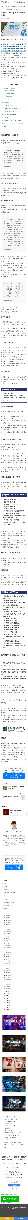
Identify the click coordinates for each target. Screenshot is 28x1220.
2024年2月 (7, 945)
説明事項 (7, 117)
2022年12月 (7, 975)
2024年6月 (7, 936)
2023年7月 (7, 959)
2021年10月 (7, 998)
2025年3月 (7, 927)
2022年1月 (7, 993)
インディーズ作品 (10, 98)
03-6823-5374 (15, 1175)
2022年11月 (7, 977)
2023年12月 (7, 947)
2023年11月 (7, 950)
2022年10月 (7, 979)
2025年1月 (7, 929)
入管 (5, 883)
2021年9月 (7, 1000)
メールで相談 (14, 1185)
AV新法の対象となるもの (11, 90)
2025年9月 (7, 922)
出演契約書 (6, 102)
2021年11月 (7, 995)
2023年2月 (7, 970)
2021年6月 (7, 1007)
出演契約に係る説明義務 (10, 114)
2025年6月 (7, 924)
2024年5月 (7, 938)
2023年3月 (7, 968)
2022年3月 (7, 989)
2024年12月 (7, 931)
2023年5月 (7, 963)
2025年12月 (7, 920)
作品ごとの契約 (9, 105)
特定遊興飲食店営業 (9, 902)
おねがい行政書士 (6, 1202)
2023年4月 (7, 966)
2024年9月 (7, 934)
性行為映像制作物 (10, 93)
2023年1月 (7, 972)
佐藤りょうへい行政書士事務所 (14, 2)
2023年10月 (7, 952)
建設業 (5, 886)
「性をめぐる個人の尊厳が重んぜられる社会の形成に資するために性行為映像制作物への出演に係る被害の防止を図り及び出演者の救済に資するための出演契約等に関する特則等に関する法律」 (13, 48)
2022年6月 (7, 984)
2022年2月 (7, 991)
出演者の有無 (9, 96)
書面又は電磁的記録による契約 (13, 108)
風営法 (17, 9)
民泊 (5, 896)
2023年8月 (7, 956)
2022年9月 (7, 982)
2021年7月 (7, 1005)
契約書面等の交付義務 (9, 88)
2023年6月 (7, 961)
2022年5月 (7, 986)
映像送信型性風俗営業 (7, 9)
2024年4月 (7, 940)
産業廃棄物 (6, 905)
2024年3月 (7, 943)
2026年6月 (7, 915)
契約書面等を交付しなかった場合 (12, 120)
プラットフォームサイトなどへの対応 (13, 123)
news (5, 880)
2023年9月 (7, 954)
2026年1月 (7, 917)
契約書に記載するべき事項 (12, 111)
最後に (5, 126)
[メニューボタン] (2, 2)
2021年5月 (7, 1009)
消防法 (5, 899)
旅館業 (5, 889)
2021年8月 (7, 1002)
